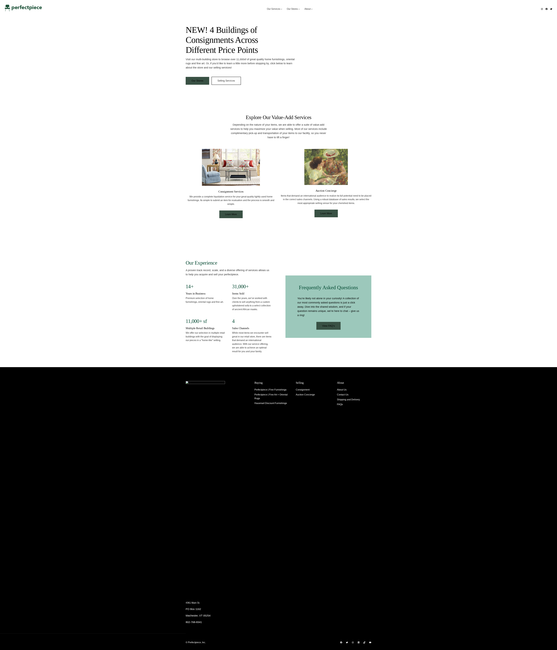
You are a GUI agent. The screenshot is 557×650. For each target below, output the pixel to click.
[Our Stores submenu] (299, 9)
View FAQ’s (328, 325)
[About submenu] (312, 9)
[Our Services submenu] (281, 9)
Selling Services (226, 80)
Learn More (231, 214)
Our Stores (197, 80)
